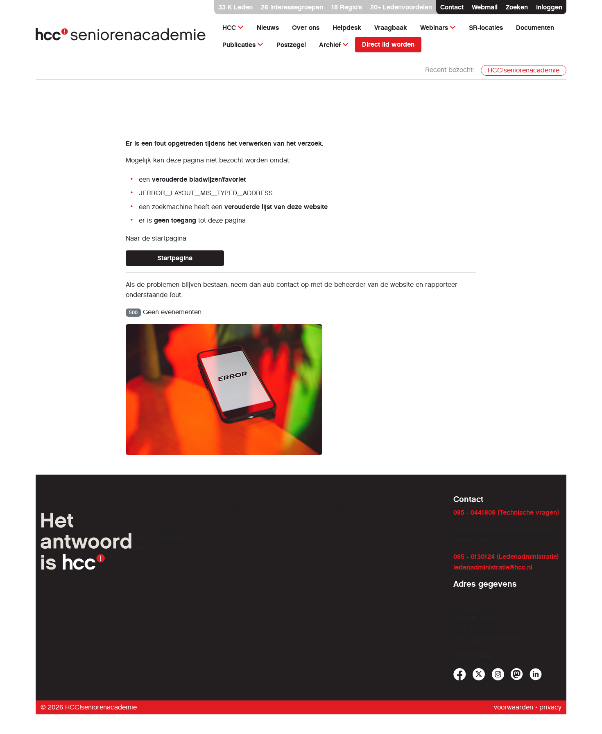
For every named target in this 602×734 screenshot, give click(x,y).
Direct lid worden (388, 44)
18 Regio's (346, 7)
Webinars (434, 28)
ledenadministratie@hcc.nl (492, 567)
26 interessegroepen (292, 7)
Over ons (305, 28)
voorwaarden (513, 707)
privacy (550, 707)
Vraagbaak (390, 28)
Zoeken (517, 7)
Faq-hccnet (352, 499)
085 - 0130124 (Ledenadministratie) (506, 557)
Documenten (535, 28)
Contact (452, 7)
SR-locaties (486, 28)
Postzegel (291, 45)
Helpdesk (347, 28)
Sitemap (229, 509)
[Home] (121, 36)
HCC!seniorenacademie (523, 70)
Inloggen (549, 7)
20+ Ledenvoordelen (401, 7)
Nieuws (268, 28)
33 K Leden (235, 7)
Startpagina (174, 258)
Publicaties (239, 45)
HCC (229, 28)
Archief (330, 45)
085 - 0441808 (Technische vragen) (506, 512)
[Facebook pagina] (459, 674)
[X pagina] (479, 674)
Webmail (485, 7)
